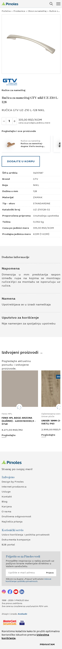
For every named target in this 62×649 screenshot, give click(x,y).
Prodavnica (19, 11)
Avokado (22, 614)
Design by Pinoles (13, 481)
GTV (35, 179)
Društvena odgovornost (16, 516)
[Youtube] (16, 591)
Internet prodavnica (14, 486)
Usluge (6, 491)
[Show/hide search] (51, 3)
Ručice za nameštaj (13, 90)
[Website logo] (10, 4)
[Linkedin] (22, 591)
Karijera (7, 506)
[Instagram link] (4, 591)
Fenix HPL (7, 414)
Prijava (50, 573)
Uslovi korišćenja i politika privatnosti (26, 534)
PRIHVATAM (47, 644)
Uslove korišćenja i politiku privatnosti (28, 580)
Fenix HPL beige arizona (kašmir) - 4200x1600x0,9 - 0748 (19, 421)
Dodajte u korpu (21, 161)
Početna (6, 11)
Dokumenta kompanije (16, 539)
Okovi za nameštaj (37, 11)
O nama (6, 511)
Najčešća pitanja (12, 521)
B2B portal (8, 544)
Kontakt (7, 496)
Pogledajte (9, 435)
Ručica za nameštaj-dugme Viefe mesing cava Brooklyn (32, 146)
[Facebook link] (10, 591)
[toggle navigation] (58, 4)
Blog (5, 501)
